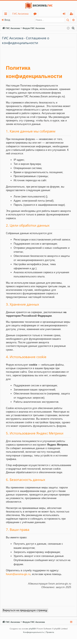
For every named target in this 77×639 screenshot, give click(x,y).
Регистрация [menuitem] (72, 14)
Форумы (36, 14)
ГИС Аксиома (20, 13)
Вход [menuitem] (65, 14)
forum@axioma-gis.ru (18, 574)
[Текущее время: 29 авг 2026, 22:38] (68, 28)
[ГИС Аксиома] (38, 5)
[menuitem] (73, 28)
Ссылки (6, 14)
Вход (7, 20)
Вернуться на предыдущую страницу (25, 610)
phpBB (32, 629)
